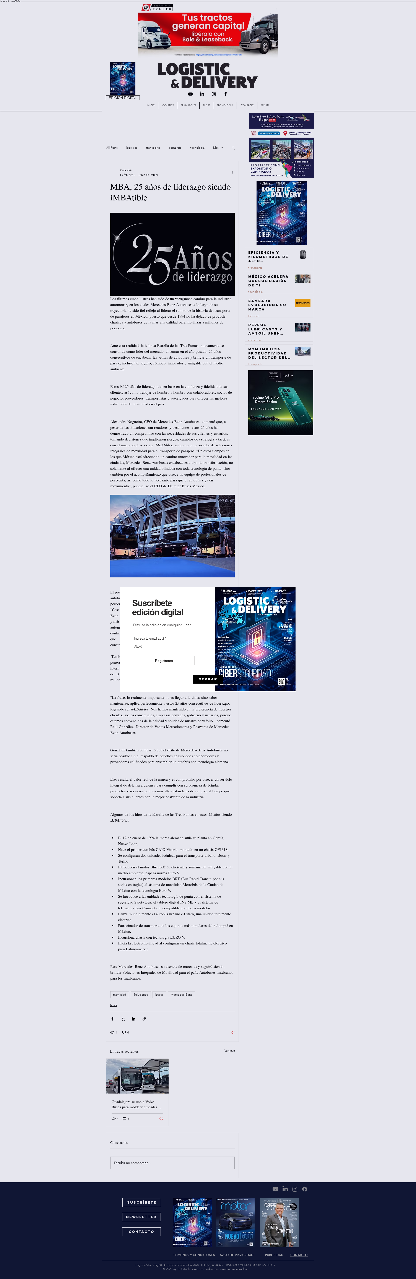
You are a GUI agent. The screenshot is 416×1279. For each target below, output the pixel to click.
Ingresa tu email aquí (149, 638)
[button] (208, 679)
